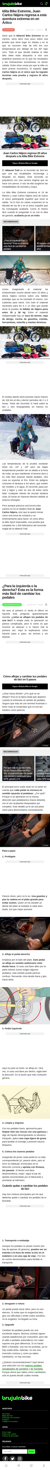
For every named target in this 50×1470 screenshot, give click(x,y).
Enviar (31, 1451)
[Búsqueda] (41, 3)
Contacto (5, 1419)
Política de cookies (9, 1434)
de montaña (37, 1369)
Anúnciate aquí (25, 84)
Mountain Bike (8, 29)
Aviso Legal (6, 1432)
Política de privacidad (10, 1436)
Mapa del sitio (7, 1416)
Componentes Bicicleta (12, 604)
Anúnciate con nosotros (11, 1418)
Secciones (6, 1414)
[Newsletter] (46, 4)
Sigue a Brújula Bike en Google (24, 163)
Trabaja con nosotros (10, 1421)
